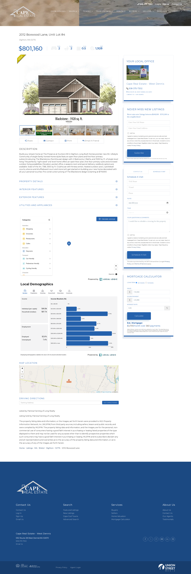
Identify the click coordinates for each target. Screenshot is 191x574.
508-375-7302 (146, 4)
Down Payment (133, 296)
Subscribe (139, 153)
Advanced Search (71, 519)
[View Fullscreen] (22, 376)
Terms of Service (141, 264)
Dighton (49, 448)
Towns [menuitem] (87, 11)
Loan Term (131, 282)
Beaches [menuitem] (162, 11)
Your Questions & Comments (138, 217)
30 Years (141, 283)
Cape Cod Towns (70, 516)
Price (129, 288)
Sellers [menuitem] (147, 11)
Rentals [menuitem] (121, 11)
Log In (18, 513)
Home (22, 448)
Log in (158, 4)
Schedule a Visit (159, 171)
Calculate (139, 316)
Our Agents (139, 94)
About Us (167, 510)
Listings (29, 448)
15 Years (150, 283)
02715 (57, 448)
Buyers (114, 510)
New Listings (68, 513)
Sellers (114, 513)
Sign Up (19, 516)
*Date (129, 198)
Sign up (165, 4)
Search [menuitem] (73, 11)
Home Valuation (118, 516)
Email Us (19, 519)
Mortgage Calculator (120, 519)
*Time (129, 208)
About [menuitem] (176, 11)
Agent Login (75, 567)
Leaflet (98, 392)
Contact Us (177, 4)
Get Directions (110, 402)
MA (35, 448)
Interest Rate (132, 304)
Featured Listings (70, 510)
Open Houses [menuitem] (58, 11)
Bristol (42, 448)
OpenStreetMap (106, 392)
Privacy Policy (135, 145)
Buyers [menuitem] (133, 11)
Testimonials (168, 519)
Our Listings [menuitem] (103, 11)
